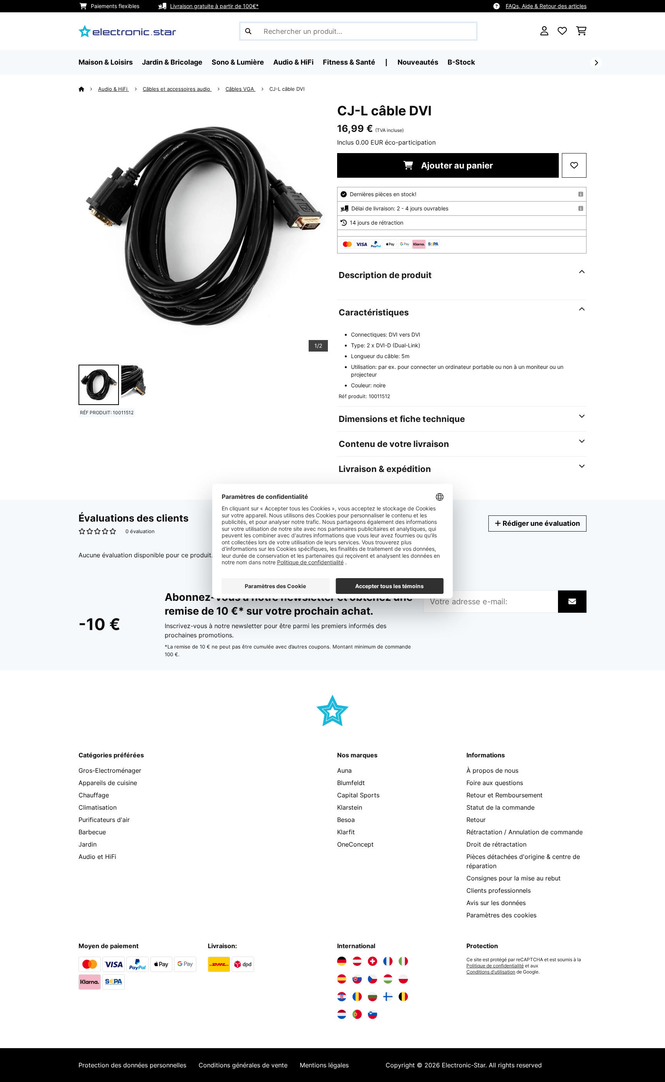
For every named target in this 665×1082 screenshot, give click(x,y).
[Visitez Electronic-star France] (388, 961)
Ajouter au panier (456, 165)
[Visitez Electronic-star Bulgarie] (372, 996)
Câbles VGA (241, 89)
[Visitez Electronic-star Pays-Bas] (341, 1014)
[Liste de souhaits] (562, 31)
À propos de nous (492, 770)
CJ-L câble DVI (286, 89)
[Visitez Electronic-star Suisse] (372, 961)
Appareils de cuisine (108, 783)
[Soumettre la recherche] (248, 31)
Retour (476, 820)
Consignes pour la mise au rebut (513, 878)
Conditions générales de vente (243, 1065)
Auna (344, 770)
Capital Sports (358, 795)
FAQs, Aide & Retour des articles (546, 6)
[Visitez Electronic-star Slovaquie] (357, 979)
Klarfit (346, 832)
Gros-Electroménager (110, 770)
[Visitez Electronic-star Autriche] (357, 961)
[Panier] (581, 31)
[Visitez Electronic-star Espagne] (341, 979)
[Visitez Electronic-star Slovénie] (372, 1014)
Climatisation (98, 807)
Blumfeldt (351, 783)
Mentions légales (324, 1065)
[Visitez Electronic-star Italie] (403, 961)
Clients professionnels (498, 890)
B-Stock (461, 62)
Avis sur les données (496, 903)
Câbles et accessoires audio (177, 89)
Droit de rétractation (496, 844)
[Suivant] (596, 62)
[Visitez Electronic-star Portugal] (357, 1014)
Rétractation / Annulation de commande (524, 832)
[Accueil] (88, 89)
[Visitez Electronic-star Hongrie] (388, 979)
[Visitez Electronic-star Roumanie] (357, 996)
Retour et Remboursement (504, 795)
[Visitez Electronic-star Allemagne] (341, 961)
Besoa (346, 820)
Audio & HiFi (113, 89)
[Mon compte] (544, 31)
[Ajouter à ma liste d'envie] (574, 165)
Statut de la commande (500, 807)
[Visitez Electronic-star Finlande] (388, 996)
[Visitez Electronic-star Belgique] (403, 996)
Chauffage (94, 795)
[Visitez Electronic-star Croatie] (341, 996)
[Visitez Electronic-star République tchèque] (372, 979)
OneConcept (355, 844)
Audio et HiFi (97, 856)
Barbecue (92, 832)
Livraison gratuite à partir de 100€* (214, 6)
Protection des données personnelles (132, 1065)
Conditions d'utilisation (490, 972)
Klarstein (349, 807)
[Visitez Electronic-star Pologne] (403, 979)
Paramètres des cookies (501, 915)
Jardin (88, 844)
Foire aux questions (494, 783)
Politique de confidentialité (495, 966)
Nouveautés (418, 62)
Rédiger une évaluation (540, 523)
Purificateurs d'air (104, 820)
